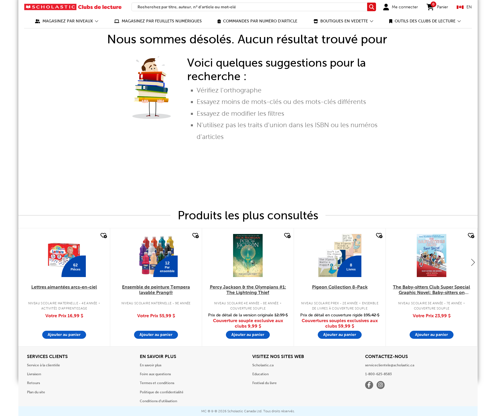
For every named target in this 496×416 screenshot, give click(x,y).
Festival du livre (264, 383)
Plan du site (36, 392)
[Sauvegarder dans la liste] (103, 236)
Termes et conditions (157, 383)
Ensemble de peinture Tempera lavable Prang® (156, 290)
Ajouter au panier (64, 334)
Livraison (34, 374)
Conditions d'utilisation (158, 401)
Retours (33, 383)
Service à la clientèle (43, 365)
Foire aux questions (155, 374)
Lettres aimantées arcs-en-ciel (64, 287)
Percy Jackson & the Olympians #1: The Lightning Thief (248, 290)
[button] (66, 21)
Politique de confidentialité (161, 392)
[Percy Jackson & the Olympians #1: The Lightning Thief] (247, 255)
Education (260, 374)
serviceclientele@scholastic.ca (389, 365)
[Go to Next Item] (473, 262)
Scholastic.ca (263, 365)
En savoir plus (150, 365)
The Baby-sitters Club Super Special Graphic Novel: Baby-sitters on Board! (431, 290)
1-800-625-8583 (378, 374)
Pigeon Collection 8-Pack (340, 287)
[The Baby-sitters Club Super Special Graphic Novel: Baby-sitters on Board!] (431, 255)
